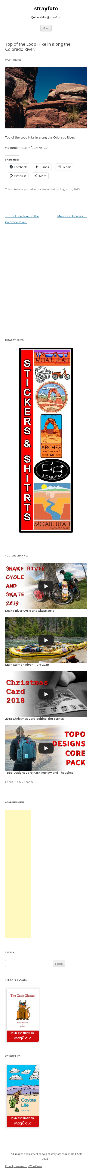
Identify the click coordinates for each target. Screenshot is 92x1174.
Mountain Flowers (72, 216)
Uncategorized (46, 189)
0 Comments (13, 59)
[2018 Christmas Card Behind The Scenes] (46, 694)
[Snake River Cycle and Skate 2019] (46, 586)
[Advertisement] (18, 874)
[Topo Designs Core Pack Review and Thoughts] (46, 748)
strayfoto (46, 8)
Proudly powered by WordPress (23, 1166)
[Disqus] (46, 278)
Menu (46, 28)
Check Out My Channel (19, 782)
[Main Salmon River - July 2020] (46, 640)
